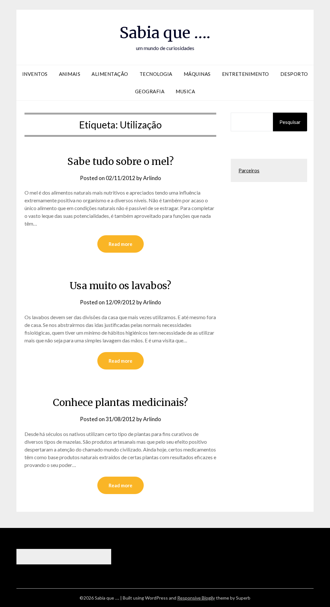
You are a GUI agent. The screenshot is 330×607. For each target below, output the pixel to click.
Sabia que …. (165, 32)
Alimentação (110, 74)
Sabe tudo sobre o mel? (120, 161)
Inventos (35, 74)
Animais (70, 74)
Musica (185, 91)
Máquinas (197, 74)
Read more (120, 244)
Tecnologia (156, 74)
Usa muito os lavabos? (120, 285)
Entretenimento (245, 74)
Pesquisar (290, 122)
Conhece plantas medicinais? (120, 402)
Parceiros (248, 170)
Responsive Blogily (196, 598)
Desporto (294, 74)
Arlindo (152, 178)
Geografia (150, 91)
